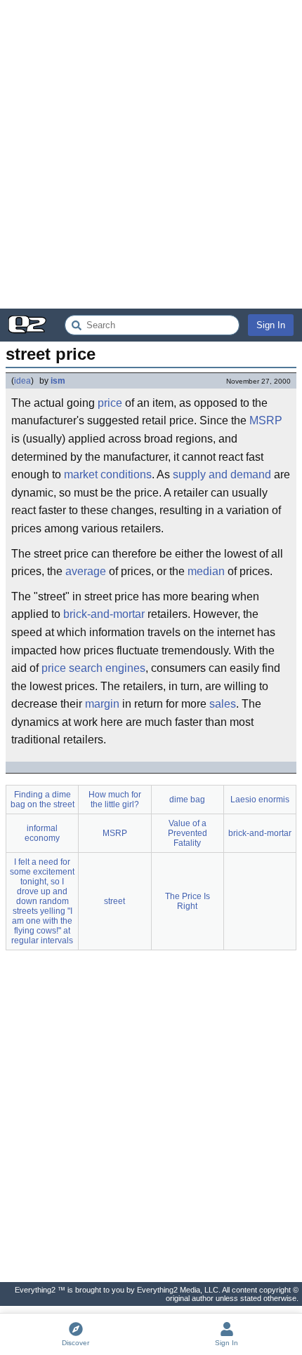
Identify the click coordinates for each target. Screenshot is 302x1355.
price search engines (93, 668)
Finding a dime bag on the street (42, 799)
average (85, 571)
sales (222, 704)
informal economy (42, 833)
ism (58, 381)
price (110, 403)
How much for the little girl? (114, 799)
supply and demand (222, 474)
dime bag (187, 799)
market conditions (108, 474)
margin (102, 704)
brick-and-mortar (104, 614)
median (206, 571)
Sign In (270, 325)
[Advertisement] (151, 154)
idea (22, 381)
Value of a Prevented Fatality (187, 833)
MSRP (265, 420)
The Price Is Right (187, 901)
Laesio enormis (259, 799)
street (114, 901)
